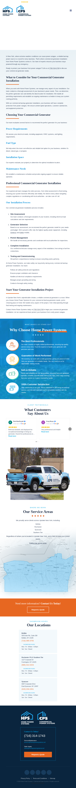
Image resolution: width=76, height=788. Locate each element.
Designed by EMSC (38, 783)
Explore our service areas (38, 543)
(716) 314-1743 (54, 68)
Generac (13, 233)
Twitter (32, 772)
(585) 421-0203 (28, 665)
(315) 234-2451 (28, 689)
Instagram (49, 772)
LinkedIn (26, 772)
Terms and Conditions (40, 778)
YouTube (43, 772)
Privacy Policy (25, 778)
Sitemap (52, 778)
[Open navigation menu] (70, 10)
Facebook (38, 772)
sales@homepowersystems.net (34, 748)
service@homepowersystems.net (35, 742)
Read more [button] (12, 436)
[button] (6, 428)
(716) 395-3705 (28, 641)
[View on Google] (10, 422)
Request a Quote (38, 610)
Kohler (22, 233)
